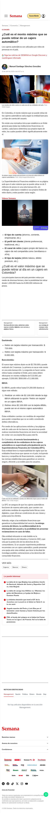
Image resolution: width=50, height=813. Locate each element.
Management (25, 25)
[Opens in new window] (8, 783)
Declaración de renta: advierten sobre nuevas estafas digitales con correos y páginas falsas (17, 327)
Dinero (24, 567)
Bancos (15, 567)
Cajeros (6, 567)
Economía (14, 25)
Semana (5, 25)
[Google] (3, 783)
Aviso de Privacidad (10, 790)
